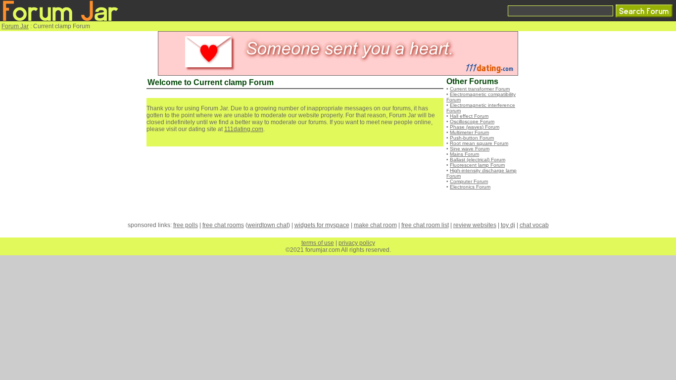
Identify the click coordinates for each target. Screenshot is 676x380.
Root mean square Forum (479, 143)
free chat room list (425, 225)
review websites (474, 225)
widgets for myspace (321, 225)
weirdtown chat (267, 225)
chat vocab (534, 225)
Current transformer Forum (480, 89)
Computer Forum (469, 181)
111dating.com (243, 129)
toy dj (508, 225)
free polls (185, 225)
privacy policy (356, 242)
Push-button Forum (472, 138)
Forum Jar (15, 26)
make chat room (375, 225)
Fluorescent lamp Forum (477, 165)
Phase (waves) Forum (474, 127)
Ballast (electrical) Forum (477, 159)
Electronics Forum (470, 187)
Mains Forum (464, 154)
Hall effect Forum (469, 116)
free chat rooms (223, 225)
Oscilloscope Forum (472, 121)
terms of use (317, 242)
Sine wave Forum (469, 148)
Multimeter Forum (469, 132)
